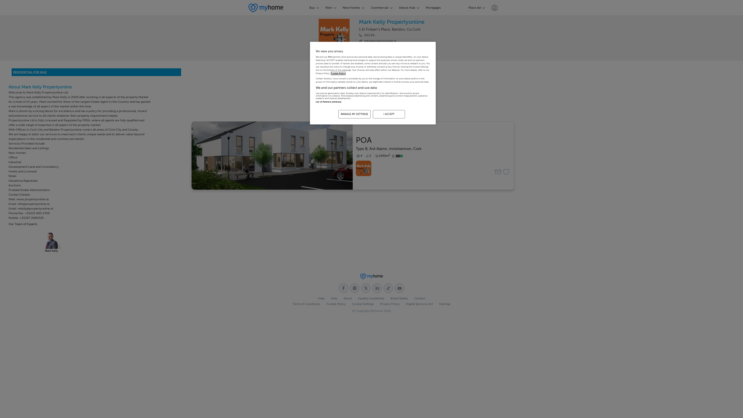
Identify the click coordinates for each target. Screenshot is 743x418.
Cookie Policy (338, 73)
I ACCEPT (389, 114)
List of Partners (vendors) (328, 102)
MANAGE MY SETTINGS (354, 114)
